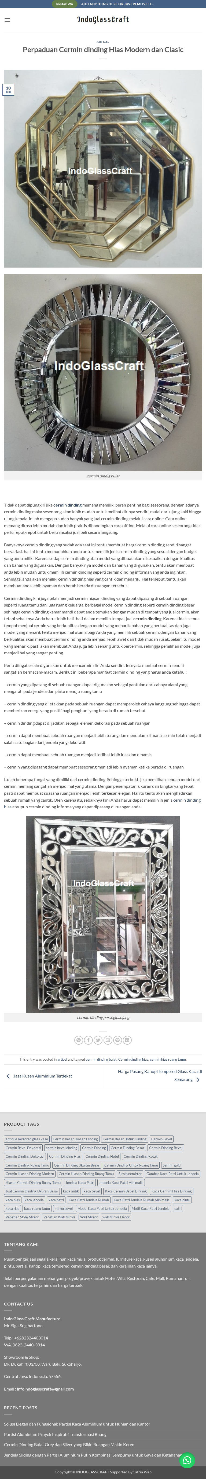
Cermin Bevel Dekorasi (23, 1148)
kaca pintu (182, 1200)
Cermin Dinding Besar (127, 1148)
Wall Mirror (89, 1217)
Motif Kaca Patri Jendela (151, 1208)
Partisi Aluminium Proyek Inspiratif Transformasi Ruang (55, 1434)
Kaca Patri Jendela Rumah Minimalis (142, 1200)
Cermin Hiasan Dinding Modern (30, 1174)
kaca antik (71, 1191)
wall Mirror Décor (116, 1217)
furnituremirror (130, 1174)
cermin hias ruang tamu (168, 1059)
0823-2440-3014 (29, 1344)
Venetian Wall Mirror (59, 1217)
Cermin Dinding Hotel (102, 1156)
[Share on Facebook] (88, 1040)
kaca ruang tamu (37, 1208)
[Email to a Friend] (108, 1040)
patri (178, 1208)
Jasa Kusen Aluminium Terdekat (42, 1075)
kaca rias (12, 1208)
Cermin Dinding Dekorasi (25, 1156)
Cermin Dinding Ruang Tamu (27, 1165)
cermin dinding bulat (101, 1059)
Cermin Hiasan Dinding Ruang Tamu (86, 1174)
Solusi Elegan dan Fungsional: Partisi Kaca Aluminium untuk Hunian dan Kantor (77, 1423)
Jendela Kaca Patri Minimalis (121, 1182)
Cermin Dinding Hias (65, 1156)
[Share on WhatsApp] (78, 1040)
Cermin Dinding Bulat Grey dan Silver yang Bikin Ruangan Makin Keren (69, 1444)
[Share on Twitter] (98, 1040)
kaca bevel (92, 1191)
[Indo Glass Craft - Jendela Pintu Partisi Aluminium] (103, 20)
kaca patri (56, 1200)
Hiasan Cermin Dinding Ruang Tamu (33, 1182)
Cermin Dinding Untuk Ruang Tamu (131, 1165)
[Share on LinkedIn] (127, 1040)
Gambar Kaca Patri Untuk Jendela (172, 1174)
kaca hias (13, 1200)
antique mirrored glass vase (27, 1139)
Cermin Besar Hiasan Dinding (75, 1139)
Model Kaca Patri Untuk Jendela (102, 1208)
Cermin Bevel (161, 1139)
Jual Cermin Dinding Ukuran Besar (32, 1191)
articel (103, 41)
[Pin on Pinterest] (117, 1040)
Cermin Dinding (94, 1148)
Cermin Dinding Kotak (141, 1156)
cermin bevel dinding (61, 1148)
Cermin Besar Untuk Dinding (124, 1139)
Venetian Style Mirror (22, 1217)
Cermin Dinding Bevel (165, 1148)
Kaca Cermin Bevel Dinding (126, 1191)
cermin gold (172, 1165)
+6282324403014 (31, 1337)
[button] (7, 19)
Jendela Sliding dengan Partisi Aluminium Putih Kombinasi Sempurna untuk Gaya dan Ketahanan (93, 1454)
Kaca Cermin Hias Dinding (172, 1191)
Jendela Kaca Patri (79, 1182)
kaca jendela (34, 1200)
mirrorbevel (64, 1208)
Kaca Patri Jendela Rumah (89, 1200)
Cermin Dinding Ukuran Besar (77, 1165)
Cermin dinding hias (133, 1059)
